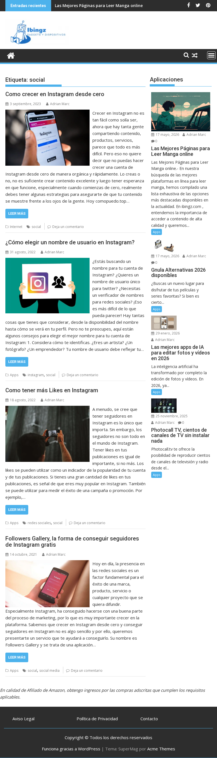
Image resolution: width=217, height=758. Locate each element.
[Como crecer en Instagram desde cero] (47, 113)
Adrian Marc (60, 103)
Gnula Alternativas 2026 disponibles (90, 5)
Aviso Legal (23, 718)
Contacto (149, 718)
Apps (14, 375)
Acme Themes (161, 749)
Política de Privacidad (97, 718)
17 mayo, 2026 (167, 134)
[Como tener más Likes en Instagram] (47, 409)
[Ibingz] (10, 55)
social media (49, 670)
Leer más (16, 213)
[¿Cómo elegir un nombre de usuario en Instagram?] (47, 261)
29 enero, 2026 (167, 333)
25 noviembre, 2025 (171, 416)
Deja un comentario (68, 226)
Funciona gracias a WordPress (71, 749)
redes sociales (39, 522)
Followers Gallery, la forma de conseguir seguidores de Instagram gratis (72, 541)
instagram (36, 375)
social (36, 226)
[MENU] (211, 55)
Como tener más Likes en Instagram (51, 390)
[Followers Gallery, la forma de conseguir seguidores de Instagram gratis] (47, 563)
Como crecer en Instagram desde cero (54, 94)
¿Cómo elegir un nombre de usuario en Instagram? (69, 242)
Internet (16, 226)
